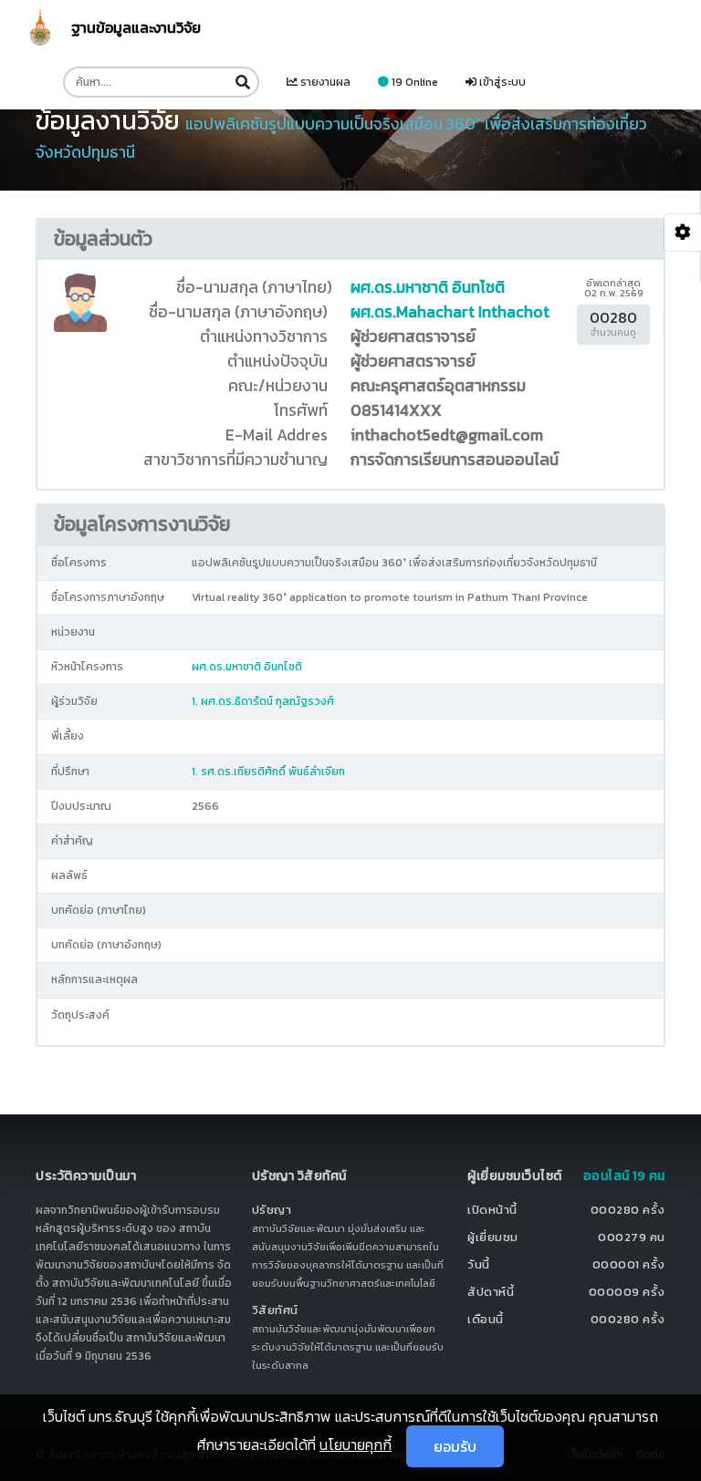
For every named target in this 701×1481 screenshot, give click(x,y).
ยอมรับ (455, 1446)
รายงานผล (324, 82)
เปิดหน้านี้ (492, 1209)
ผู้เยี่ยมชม (492, 1237)
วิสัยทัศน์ (275, 1310)
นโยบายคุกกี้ (355, 1444)
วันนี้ (478, 1264)
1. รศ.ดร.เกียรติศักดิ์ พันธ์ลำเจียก (268, 771)
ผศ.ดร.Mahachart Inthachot (449, 312)
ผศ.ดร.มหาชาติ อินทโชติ (427, 287)
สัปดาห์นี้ (490, 1291)
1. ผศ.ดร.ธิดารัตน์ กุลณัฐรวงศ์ (263, 701)
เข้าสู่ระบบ (501, 82)
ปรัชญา (272, 1209)
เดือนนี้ (485, 1319)
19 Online (413, 82)
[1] (242, 82)
